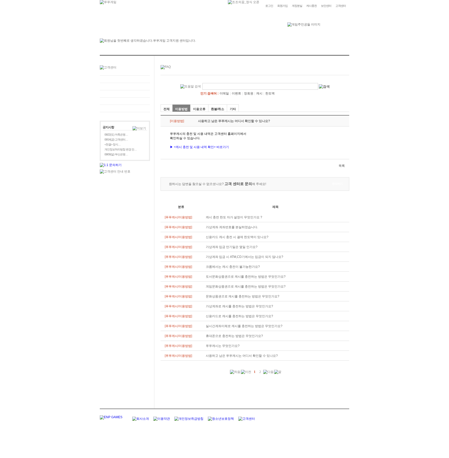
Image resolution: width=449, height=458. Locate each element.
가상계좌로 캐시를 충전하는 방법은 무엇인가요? (239, 306)
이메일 (224, 93)
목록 (342, 166)
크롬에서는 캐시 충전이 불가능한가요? (233, 267)
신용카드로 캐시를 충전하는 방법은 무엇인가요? (239, 316)
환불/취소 (217, 109)
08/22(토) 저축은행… (116, 134)
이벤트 (236, 93)
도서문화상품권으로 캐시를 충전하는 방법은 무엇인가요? (246, 276)
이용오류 (199, 109)
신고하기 (125, 93)
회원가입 (282, 5)
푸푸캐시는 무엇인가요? (223, 346)
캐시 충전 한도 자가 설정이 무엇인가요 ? (234, 217)
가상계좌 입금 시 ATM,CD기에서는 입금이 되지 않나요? (244, 257)
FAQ (125, 79)
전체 (166, 109)
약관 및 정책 (125, 108)
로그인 (269, 5)
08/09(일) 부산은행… (116, 154)
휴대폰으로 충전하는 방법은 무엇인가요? (234, 336)
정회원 (248, 93)
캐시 (259, 93)
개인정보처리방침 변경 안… (120, 149)
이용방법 (181, 109)
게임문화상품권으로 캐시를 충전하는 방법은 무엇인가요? (246, 286)
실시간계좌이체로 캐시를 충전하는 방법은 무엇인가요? (244, 326)
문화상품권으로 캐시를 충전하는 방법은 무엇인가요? (242, 296)
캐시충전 (311, 5)
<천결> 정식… (112, 144)
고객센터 (340, 5)
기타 (233, 109)
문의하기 (125, 86)
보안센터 (326, 5)
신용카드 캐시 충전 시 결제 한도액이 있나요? (237, 237)
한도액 (270, 93)
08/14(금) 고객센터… (116, 139)
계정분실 (297, 5)
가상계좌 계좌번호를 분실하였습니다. (232, 227)
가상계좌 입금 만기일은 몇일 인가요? (231, 247)
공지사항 (125, 101)
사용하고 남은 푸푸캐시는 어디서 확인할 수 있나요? (242, 356)
